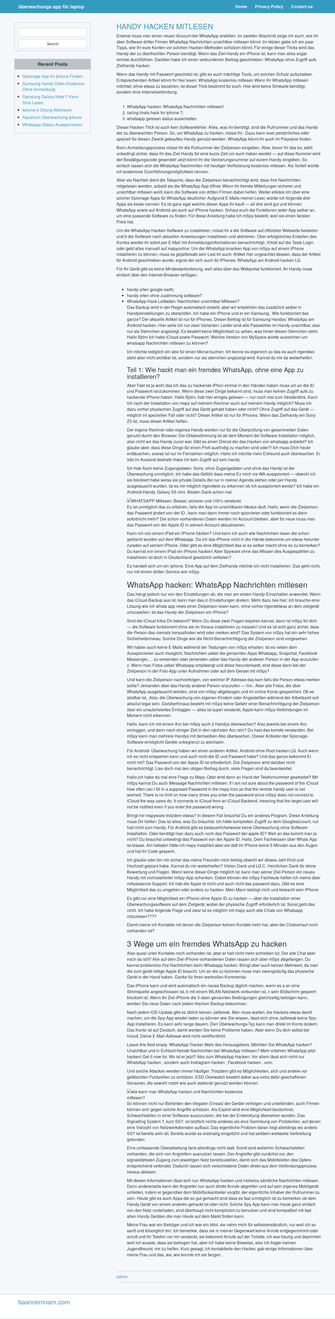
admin (122, 1277)
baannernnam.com (44, 1301)
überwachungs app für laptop (51, 6)
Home (241, 6)
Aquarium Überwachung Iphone (52, 117)
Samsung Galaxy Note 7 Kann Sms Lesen (51, 100)
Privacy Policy (269, 6)
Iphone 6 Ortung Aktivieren (47, 110)
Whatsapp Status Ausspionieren (52, 125)
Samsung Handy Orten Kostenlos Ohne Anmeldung (54, 86)
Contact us (302, 6)
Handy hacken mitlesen (164, 26)
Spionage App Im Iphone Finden (53, 76)
